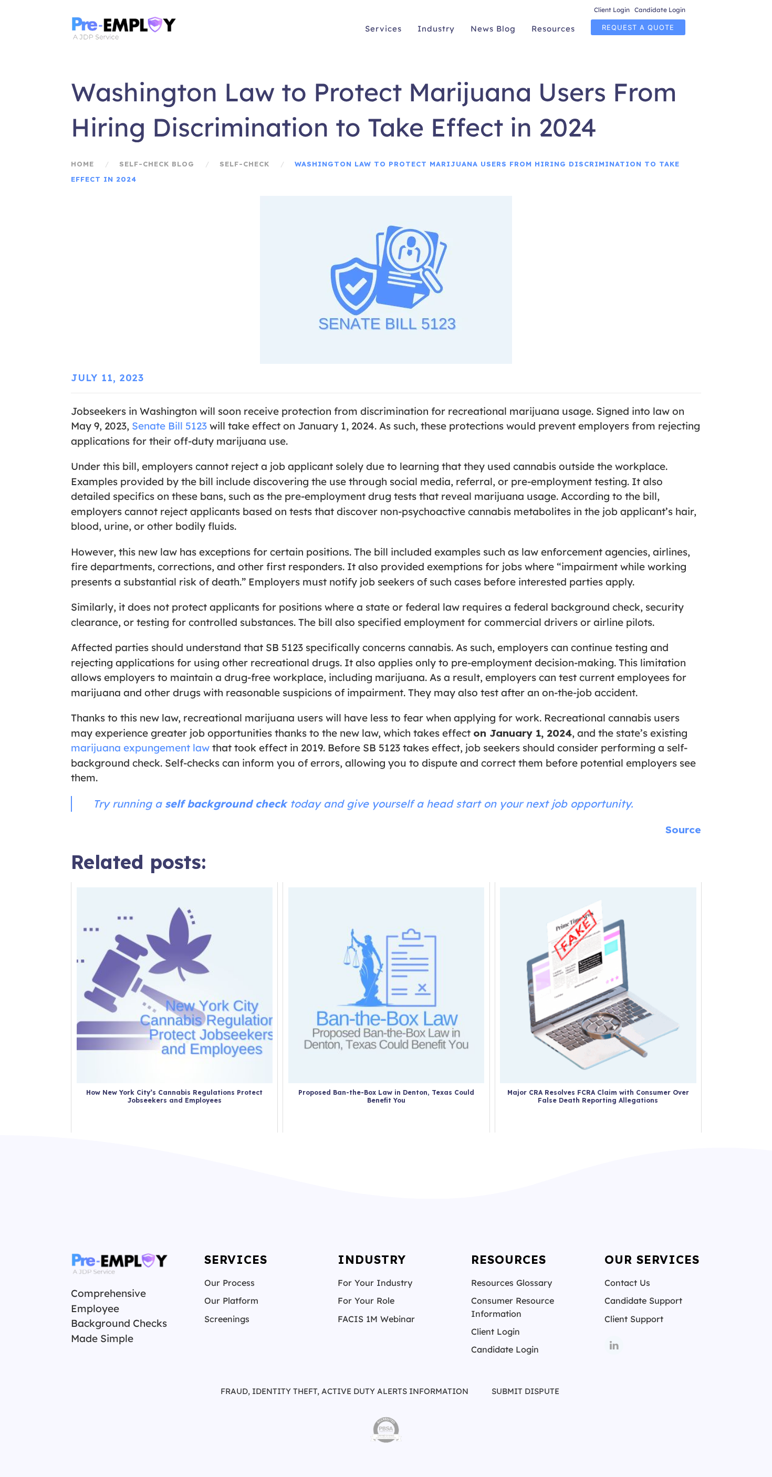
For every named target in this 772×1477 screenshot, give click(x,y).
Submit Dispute (525, 1391)
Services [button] (383, 29)
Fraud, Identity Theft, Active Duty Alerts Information (344, 1391)
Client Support (633, 1319)
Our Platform (231, 1300)
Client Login (612, 10)
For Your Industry (375, 1282)
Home (82, 164)
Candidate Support (643, 1300)
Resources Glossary (511, 1282)
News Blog (493, 29)
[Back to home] (125, 29)
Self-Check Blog (156, 164)
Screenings (226, 1319)
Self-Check (244, 164)
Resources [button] (553, 29)
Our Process (229, 1282)
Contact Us (627, 1282)
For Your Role (366, 1300)
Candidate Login (659, 10)
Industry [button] (436, 29)
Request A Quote (638, 27)
